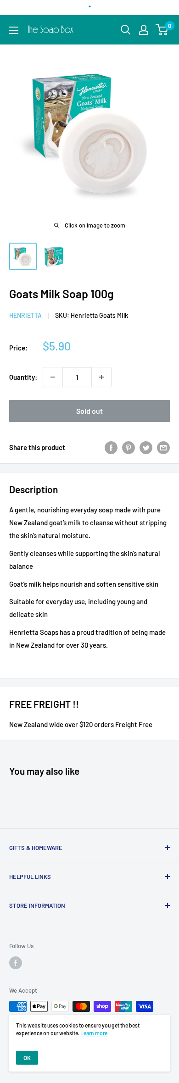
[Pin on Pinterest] (128, 447)
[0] (162, 29)
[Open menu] (13, 30)
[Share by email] (163, 447)
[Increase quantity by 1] (101, 377)
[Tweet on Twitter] (146, 447)
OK (27, 1057)
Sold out (89, 410)
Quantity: (23, 377)
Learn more (93, 1033)
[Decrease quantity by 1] (52, 377)
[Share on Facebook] (111, 447)
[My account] (143, 30)
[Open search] (126, 30)
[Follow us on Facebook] (15, 962)
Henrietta (25, 315)
